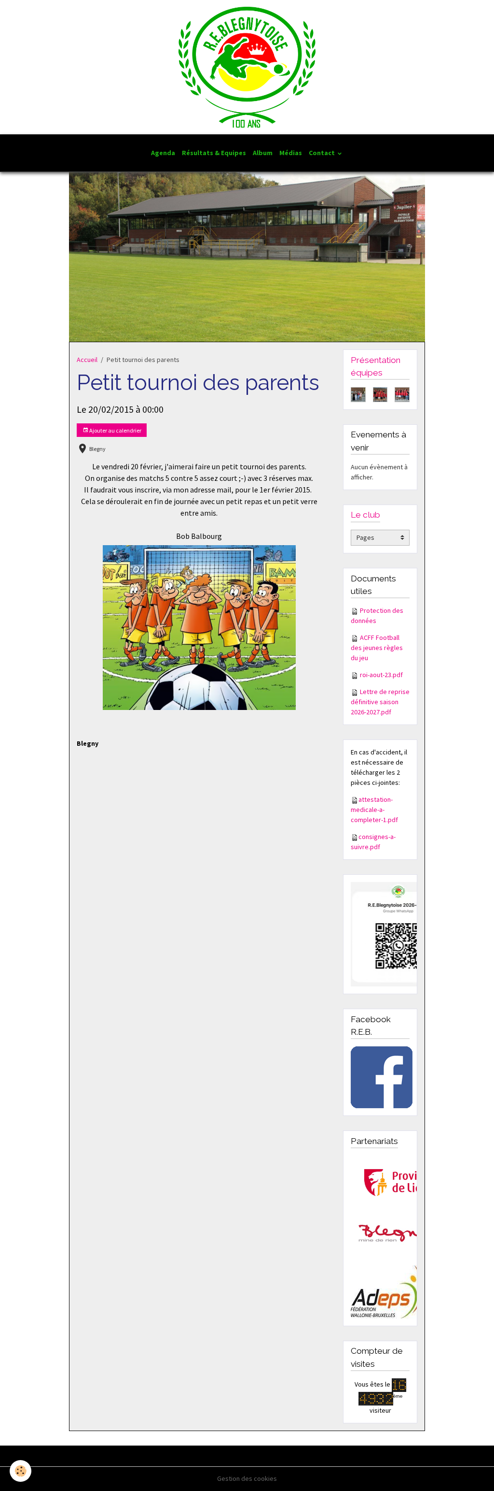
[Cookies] (20, 1471)
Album (263, 152)
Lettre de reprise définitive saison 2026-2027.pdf (380, 701)
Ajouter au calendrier (114, 430)
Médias (290, 152)
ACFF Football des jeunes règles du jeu (377, 647)
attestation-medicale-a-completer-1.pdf (374, 809)
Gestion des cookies (247, 1478)
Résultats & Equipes (214, 152)
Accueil (87, 359)
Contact (322, 152)
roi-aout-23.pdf (381, 674)
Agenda (163, 152)
